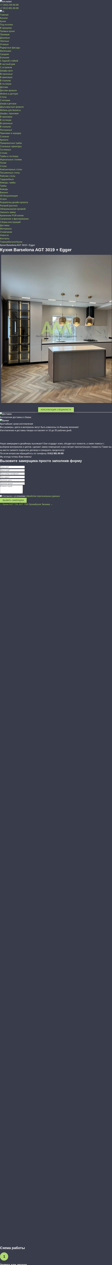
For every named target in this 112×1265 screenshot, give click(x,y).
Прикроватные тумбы (11, 143)
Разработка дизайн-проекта (14, 202)
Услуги (3, 199)
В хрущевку (6, 28)
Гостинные (5, 150)
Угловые (4, 44)
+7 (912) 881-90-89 (9, 8)
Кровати (4, 140)
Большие (4, 57)
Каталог (4, 18)
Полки (3, 163)
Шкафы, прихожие (9, 113)
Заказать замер (8, 212)
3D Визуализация (9, 196)
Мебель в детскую (9, 94)
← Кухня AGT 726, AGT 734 (14, 504)
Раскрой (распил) (8, 205)
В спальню (5, 80)
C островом (6, 67)
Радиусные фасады (10, 47)
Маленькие (5, 51)
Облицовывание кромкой (13, 209)
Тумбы (3, 186)
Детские (4, 87)
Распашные (6, 130)
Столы (3, 97)
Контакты (4, 238)
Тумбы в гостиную (9, 156)
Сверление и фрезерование (14, 219)
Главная (4, 15)
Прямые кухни (7, 31)
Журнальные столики (11, 159)
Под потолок (6, 24)
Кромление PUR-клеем (11, 215)
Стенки (3, 153)
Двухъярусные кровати (12, 107)
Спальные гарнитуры (11, 146)
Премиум (4, 34)
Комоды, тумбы (8, 182)
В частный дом (7, 64)
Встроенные (6, 74)
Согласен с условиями (31, 496)
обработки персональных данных (43, 496)
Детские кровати (8, 90)
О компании (6, 232)
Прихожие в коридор (10, 133)
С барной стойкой (9, 61)
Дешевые (5, 38)
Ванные (4, 192)
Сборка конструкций (10, 222)
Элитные (4, 41)
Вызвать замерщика (13, 500)
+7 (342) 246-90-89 (9, 5)
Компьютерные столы (11, 169)
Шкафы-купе (6, 71)
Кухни (3, 21)
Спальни (4, 136)
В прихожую (6, 77)
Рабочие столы (7, 176)
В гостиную (5, 84)
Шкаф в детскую (8, 103)
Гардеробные (7, 179)
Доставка (4, 225)
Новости (4, 235)
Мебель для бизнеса (10, 110)
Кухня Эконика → (44, 504)
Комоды (4, 189)
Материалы (6, 229)
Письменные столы (10, 173)
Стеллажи (5, 100)
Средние (4, 54)
